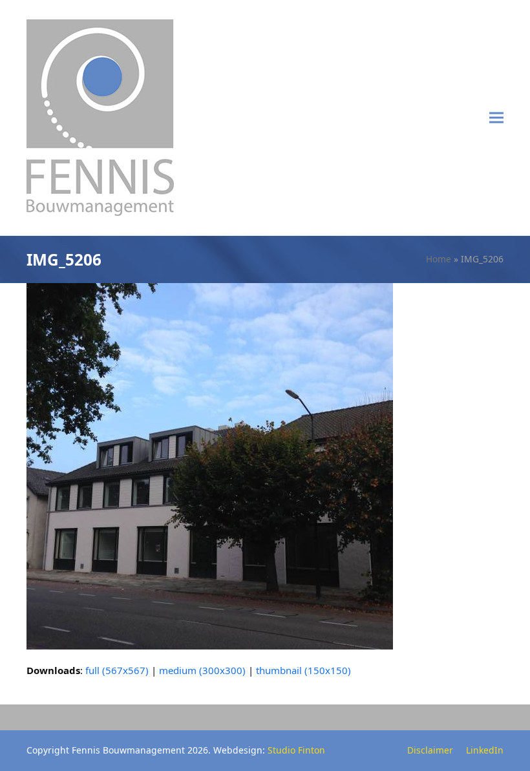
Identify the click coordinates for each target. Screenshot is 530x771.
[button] (496, 117)
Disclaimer (430, 750)
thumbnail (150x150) (303, 670)
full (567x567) (117, 670)
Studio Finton (296, 750)
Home (438, 259)
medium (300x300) (202, 670)
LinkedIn (485, 750)
